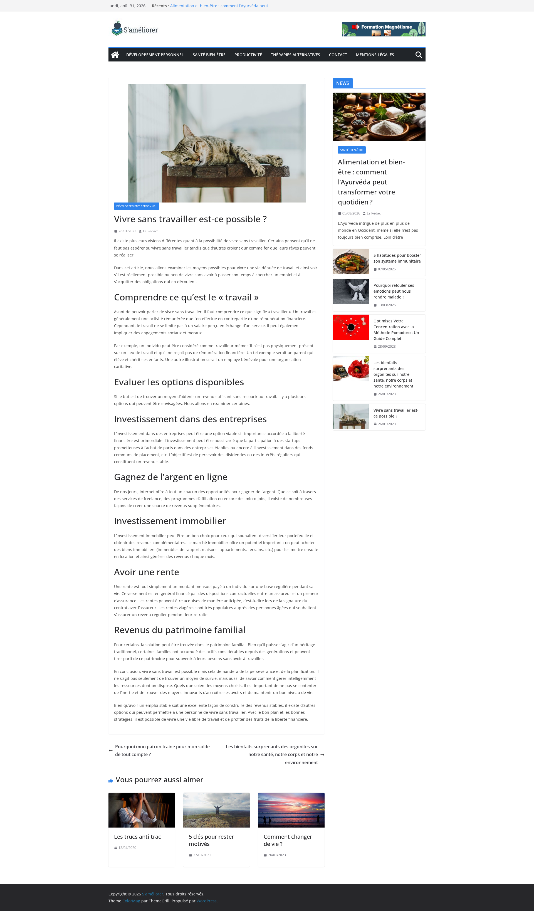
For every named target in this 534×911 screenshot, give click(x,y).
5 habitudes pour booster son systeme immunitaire (397, 258)
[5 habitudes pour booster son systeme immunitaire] (351, 262)
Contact (338, 54)
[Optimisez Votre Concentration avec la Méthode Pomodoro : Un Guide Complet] (351, 334)
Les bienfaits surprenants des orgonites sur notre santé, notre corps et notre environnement (272, 755)
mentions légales (375, 54)
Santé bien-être (209, 54)
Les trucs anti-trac (137, 836)
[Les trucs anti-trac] (141, 797)
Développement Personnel (155, 54)
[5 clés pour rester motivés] (216, 797)
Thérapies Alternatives (295, 54)
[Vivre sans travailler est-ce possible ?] (351, 417)
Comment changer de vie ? (288, 840)
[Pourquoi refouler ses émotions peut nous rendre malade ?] (351, 295)
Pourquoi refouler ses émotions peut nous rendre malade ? (394, 291)
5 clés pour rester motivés (211, 840)
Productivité (248, 54)
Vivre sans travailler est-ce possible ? (396, 413)
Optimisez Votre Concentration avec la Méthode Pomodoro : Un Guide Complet (396, 329)
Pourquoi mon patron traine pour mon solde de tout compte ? (162, 751)
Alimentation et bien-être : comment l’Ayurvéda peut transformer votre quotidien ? (219, 8)
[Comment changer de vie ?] (291, 797)
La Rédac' (150, 231)
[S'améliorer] (115, 54)
